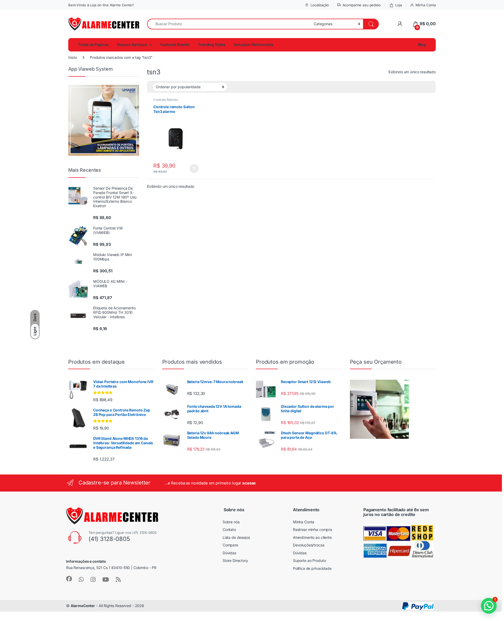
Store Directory (235, 560)
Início (72, 57)
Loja (398, 5)
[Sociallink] (69, 579)
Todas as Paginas (93, 44)
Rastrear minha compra (312, 529)
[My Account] (400, 23)
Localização (320, 5)
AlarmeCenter (83, 605)
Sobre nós (231, 522)
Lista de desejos (236, 537)
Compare (230, 545)
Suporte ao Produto (309, 560)
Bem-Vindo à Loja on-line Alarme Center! (101, 5)
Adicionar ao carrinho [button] (190, 168)
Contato (229, 529)
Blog (421, 44)
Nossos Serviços (132, 44)
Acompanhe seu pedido (362, 5)
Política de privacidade (312, 568)
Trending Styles (211, 44)
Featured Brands (175, 44)
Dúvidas (229, 553)
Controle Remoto (165, 100)
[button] (489, 606)
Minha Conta (426, 5)
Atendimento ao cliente (312, 537)
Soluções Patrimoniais (254, 44)
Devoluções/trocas (308, 545)
